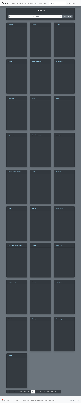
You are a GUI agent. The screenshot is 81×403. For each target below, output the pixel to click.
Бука (33, 98)
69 (25, 392)
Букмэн (58, 98)
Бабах (34, 24)
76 (52, 392)
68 (21, 392)
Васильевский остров (14, 171)
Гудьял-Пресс (60, 319)
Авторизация (72, 3)
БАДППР (58, 24)
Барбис (10, 61)
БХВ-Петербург (36, 135)
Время (34, 245)
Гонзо (10, 319)
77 (56, 392)
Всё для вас (59, 245)
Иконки (52, 400)
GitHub (18, 400)
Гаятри (34, 282)
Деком (10, 355)
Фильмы (20, 3)
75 (48, 392)
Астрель (10, 24)
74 (44, 392)
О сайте (7, 400)
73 (40, 392)
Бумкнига (11, 135)
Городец (34, 319)
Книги (12, 3)
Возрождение (60, 208)
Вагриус (58, 135)
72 (36, 392)
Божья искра (59, 61)
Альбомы (33, 3)
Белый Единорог (37, 61)
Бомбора (11, 98)
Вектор (34, 171)
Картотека (43, 3)
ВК (13, 400)
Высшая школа (12, 282)
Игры (27, 3)
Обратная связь (41, 400)
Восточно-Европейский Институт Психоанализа (15, 245)
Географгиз (59, 282)
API (32, 400)
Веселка (58, 171)
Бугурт (5, 3)
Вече (9, 208)
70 (29, 392)
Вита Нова (35, 208)
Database (26, 400)
